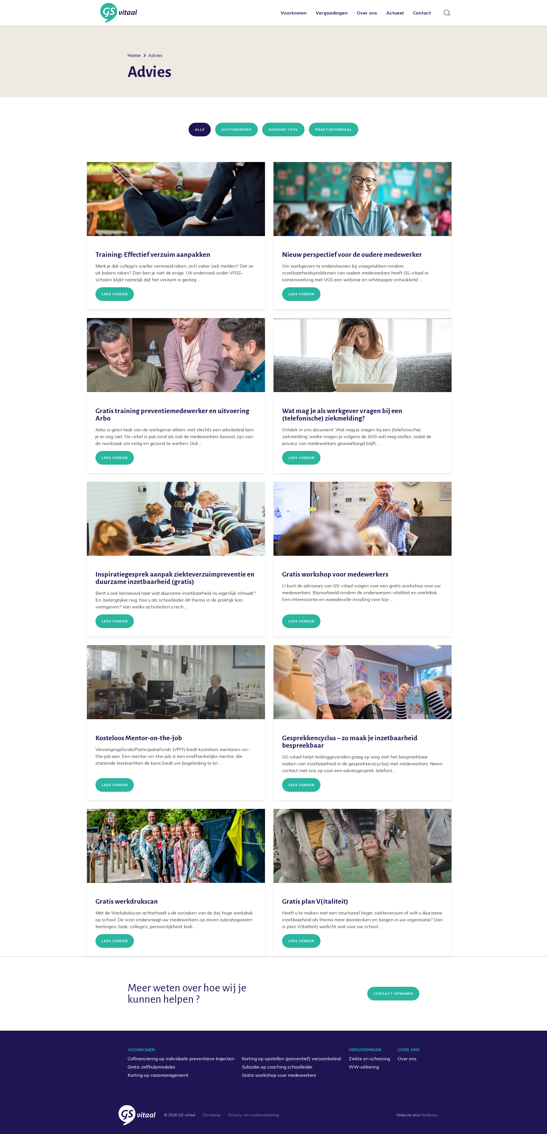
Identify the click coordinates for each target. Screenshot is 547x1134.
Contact (422, 13)
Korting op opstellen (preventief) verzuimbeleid (291, 1058)
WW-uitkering (364, 1067)
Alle (200, 129)
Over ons (367, 13)
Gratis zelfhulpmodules (151, 1067)
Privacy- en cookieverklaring (253, 1115)
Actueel (395, 13)
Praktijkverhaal (333, 129)
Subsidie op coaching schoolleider (277, 1067)
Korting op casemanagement (158, 1075)
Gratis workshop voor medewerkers (279, 1075)
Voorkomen (294, 13)
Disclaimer (212, 1115)
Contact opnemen (393, 993)
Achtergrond (236, 129)
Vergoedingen (332, 13)
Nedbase (430, 1115)
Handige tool (283, 129)
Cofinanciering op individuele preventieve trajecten (181, 1058)
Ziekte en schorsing (369, 1058)
